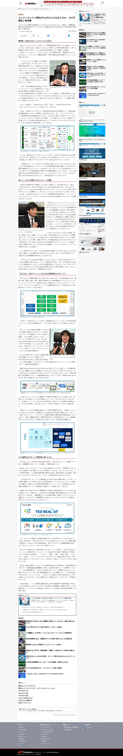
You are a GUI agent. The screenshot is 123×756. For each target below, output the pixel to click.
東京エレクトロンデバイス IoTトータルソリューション (36, 688)
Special (24, 8)
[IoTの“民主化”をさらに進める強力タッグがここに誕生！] (82, 41)
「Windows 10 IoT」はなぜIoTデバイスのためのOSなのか (44, 674)
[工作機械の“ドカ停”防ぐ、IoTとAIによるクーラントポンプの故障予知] (82, 48)
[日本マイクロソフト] (92, 243)
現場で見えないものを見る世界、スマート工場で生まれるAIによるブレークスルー (96, 75)
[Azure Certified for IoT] (92, 206)
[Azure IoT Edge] (92, 188)
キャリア (21, 743)
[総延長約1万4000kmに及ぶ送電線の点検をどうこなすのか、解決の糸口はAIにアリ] (82, 35)
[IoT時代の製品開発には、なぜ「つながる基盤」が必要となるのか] (82, 82)
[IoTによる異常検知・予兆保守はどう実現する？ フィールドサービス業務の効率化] (84, 17)
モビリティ (22, 732)
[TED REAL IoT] (92, 151)
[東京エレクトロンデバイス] (92, 112)
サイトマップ (45, 743)
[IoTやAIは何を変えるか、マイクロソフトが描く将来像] (82, 89)
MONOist (20, 8)
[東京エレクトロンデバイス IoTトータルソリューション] (92, 131)
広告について (45, 736)
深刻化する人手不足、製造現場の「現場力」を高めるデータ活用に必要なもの (96, 68)
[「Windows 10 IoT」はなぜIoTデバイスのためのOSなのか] (82, 95)
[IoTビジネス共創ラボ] (92, 225)
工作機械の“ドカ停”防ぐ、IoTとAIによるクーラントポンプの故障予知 (49, 633)
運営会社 (39, 754)
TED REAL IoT (23, 690)
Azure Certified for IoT (25, 698)
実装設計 (21, 738)
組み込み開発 (22, 729)
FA (20, 745)
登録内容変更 (67, 729)
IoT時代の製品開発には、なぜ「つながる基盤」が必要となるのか (47, 662)
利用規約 (44, 741)
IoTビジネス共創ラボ (25, 700)
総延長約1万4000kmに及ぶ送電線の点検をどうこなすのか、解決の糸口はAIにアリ (96, 34)
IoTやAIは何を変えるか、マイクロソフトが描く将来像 (44, 668)
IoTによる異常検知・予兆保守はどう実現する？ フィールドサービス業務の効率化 (51, 598)
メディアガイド (46, 727)
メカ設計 (21, 734)
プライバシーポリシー (30, 754)
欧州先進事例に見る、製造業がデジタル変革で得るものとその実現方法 (49, 638)
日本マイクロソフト (24, 703)
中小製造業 (22, 741)
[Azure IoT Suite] (92, 169)
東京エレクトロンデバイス (27, 686)
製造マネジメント (24, 736)
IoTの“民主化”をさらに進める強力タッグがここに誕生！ (44, 627)
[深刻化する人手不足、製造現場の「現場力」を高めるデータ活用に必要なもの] (82, 68)
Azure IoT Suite (23, 693)
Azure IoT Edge (23, 695)
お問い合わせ (45, 734)
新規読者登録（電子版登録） (71, 727)
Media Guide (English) (47, 729)
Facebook (89, 727)
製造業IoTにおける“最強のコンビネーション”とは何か (43, 644)
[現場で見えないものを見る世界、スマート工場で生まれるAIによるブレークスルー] (82, 75)
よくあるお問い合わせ (47, 732)
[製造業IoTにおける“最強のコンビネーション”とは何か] (82, 62)
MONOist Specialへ (46, 738)
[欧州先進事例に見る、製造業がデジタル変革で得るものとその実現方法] (82, 55)
